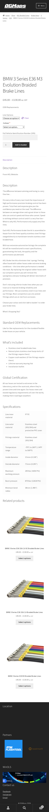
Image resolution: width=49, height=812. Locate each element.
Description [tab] (7, 160)
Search (24, 808)
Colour (6, 123)
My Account (8, 808)
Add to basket (21, 145)
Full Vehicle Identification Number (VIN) (19, 133)
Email (5, 797)
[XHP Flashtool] (13, 749)
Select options (24, 558)
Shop (13, 15)
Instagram (7, 794)
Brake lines (35, 15)
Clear (26, 118)
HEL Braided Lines (23, 15)
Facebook (6, 791)
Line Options (8, 115)
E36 (10, 18)
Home (7, 15)
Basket (38, 806)
